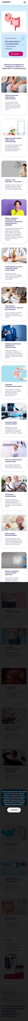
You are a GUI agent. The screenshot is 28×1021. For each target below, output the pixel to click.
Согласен (14, 810)
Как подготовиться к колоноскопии (13, 45)
